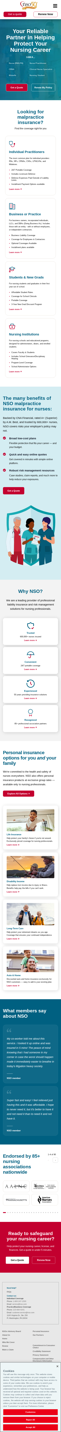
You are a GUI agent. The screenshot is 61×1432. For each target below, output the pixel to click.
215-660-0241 (19, 1310)
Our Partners (38, 1335)
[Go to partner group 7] (19, 1212)
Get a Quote (17, 87)
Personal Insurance (41, 1331)
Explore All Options (17, 793)
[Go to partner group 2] (7, 1212)
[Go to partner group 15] (38, 1212)
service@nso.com (19, 1304)
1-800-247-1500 (19, 1301)
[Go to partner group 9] (24, 1212)
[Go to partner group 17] (43, 1212)
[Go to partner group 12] (31, 1212)
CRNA (11, 69)
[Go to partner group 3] (10, 1212)
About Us (6, 1335)
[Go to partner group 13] (33, 1212)
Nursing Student (37, 75)
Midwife (12, 75)
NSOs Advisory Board (11, 1331)
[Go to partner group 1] (4, 1212)
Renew (5, 1346)
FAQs (9, 1292)
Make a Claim (8, 1350)
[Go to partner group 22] (55, 1212)
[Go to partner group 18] (45, 1212)
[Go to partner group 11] (29, 1212)
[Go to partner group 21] (52, 1212)
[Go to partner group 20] (50, 1212)
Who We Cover (8, 1342)
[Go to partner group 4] (12, 1212)
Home (4, 1339)
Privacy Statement (40, 1355)
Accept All (30, 1427)
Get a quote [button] (15, 14)
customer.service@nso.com (23, 1313)
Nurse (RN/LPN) (16, 63)
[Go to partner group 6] (17, 1212)
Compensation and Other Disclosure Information (43, 1360)
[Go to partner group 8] (22, 1212)
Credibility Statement (41, 1351)
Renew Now (43, 1260)
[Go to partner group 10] (26, 1212)
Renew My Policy (43, 87)
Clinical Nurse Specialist (41, 69)
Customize (30, 1412)
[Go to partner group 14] (36, 1212)
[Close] (57, 1366)
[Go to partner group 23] (57, 1212)
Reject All (30, 1420)
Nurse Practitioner (38, 63)
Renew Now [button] (45, 14)
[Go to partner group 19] (48, 1212)
